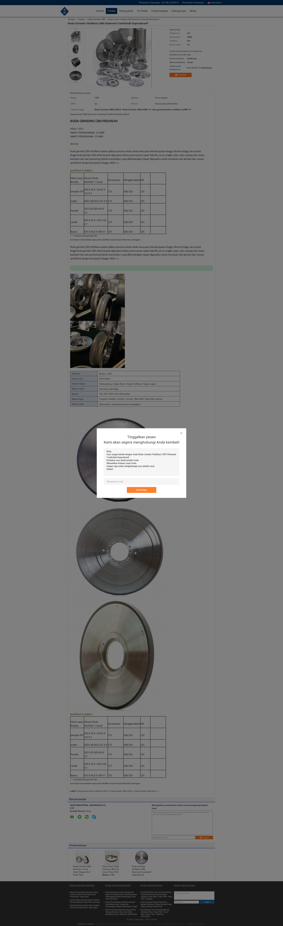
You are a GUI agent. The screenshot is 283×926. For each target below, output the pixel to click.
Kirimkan (141, 489)
